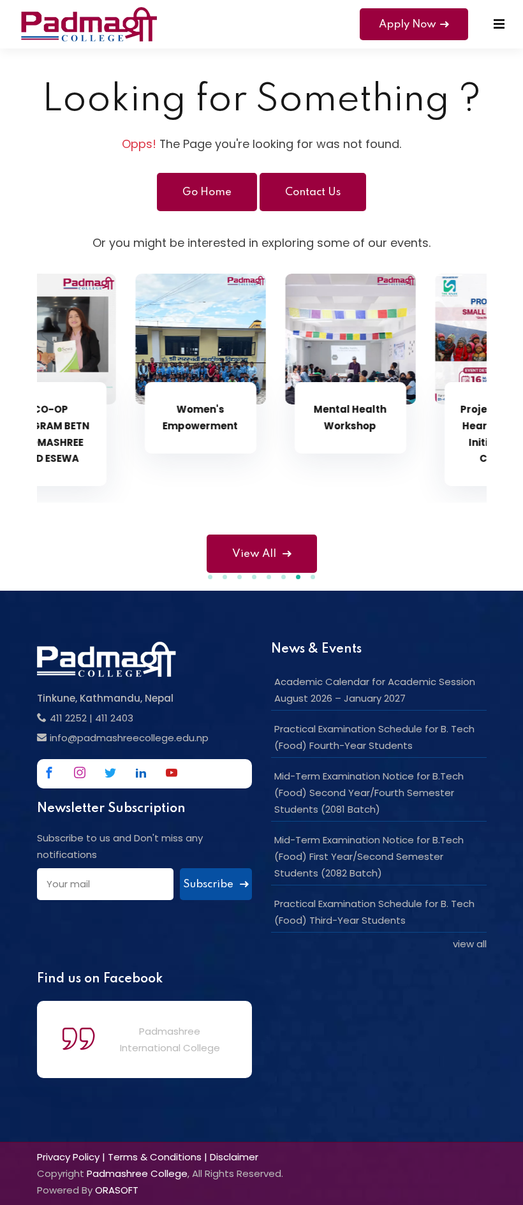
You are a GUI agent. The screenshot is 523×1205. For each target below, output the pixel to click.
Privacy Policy (68, 1157)
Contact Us (313, 192)
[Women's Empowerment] (117, 339)
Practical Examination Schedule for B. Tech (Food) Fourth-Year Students (374, 737)
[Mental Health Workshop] (267, 339)
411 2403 (114, 718)
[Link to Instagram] (79, 772)
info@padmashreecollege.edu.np (129, 737)
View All (254, 554)
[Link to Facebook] (49, 772)
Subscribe (209, 884)
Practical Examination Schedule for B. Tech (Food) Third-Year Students (374, 912)
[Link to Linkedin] (141, 772)
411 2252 (68, 718)
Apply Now (407, 24)
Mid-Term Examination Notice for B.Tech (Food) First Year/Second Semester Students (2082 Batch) (369, 856)
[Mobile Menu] (499, 24)
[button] (210, 577)
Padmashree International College (170, 1039)
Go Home (207, 192)
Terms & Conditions (155, 1157)
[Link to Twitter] (110, 772)
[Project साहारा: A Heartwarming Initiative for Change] (417, 339)
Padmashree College (137, 1173)
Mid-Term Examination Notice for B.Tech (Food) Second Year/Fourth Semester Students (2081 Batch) (369, 792)
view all (470, 943)
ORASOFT (116, 1190)
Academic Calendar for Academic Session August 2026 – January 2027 (374, 690)
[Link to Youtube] (171, 772)
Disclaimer (234, 1157)
